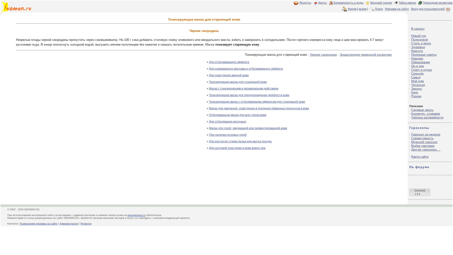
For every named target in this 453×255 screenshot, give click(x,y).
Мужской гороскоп (424, 142)
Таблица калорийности (427, 117)
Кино (414, 92)
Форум (352, 9)
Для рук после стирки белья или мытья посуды (240, 141)
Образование (420, 62)
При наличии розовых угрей (228, 134)
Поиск (379, 9)
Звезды (416, 88)
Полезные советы (423, 54)
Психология (419, 39)
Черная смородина (323, 54)
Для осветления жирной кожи (229, 75)
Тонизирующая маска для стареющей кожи (238, 82)
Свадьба (417, 73)
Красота (417, 51)
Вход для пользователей (428, 9)
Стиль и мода (421, 43)
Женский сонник (381, 2)
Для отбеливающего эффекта (229, 62)
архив (362, 9)
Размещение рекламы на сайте (39, 223)
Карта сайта (419, 156)
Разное (416, 96)
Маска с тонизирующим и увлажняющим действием (243, 88)
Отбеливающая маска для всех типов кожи (237, 115)
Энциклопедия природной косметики (366, 54)
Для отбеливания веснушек (227, 121)
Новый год (418, 36)
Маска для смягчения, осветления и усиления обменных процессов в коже (259, 108)
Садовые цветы (422, 110)
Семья (415, 77)
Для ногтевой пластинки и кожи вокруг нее (237, 148)
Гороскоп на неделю (425, 134)
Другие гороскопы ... (425, 149)
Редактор (86, 223)
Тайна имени (407, 2)
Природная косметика (438, 2)
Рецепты (305, 2)
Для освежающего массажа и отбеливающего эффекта (246, 68)
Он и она (417, 66)
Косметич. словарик (425, 113)
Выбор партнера (422, 146)
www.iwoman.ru (136, 215)
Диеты (322, 2)
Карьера (417, 58)
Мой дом (417, 81)
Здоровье (418, 47)
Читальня (418, 85)
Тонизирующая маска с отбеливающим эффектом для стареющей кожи (257, 101)
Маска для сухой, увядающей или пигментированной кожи (248, 128)
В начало (417, 28)
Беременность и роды (348, 2)
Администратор (69, 223)
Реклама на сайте (397, 9)
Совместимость (422, 138)
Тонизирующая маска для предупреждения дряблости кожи (249, 95)
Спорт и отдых (421, 70)
